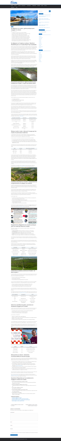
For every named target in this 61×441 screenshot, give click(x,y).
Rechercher (50, 11)
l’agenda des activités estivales (14, 375)
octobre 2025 (40, 38)
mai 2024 (40, 45)
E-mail (11, 425)
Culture (19, 5)
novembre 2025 (41, 37)
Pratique (45, 5)
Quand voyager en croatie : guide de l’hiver (18, 400)
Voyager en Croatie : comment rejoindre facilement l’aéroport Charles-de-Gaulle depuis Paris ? (44, 19)
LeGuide (16, 31)
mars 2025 (40, 43)
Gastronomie (29, 5)
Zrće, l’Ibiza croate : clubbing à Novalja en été (44, 27)
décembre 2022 (41, 46)
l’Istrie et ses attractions (19, 365)
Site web (11, 428)
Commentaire (12, 412)
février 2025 (40, 44)
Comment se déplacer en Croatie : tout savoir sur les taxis (20, 398)
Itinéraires (38, 5)
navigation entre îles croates (23, 292)
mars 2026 (40, 36)
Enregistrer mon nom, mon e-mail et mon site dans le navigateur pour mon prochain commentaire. (24, 432)
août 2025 (40, 39)
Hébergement (34, 5)
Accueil (12, 5)
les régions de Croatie (23, 166)
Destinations (23, 5)
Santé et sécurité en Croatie (21, 206)
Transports (12, 7)
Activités (15, 5)
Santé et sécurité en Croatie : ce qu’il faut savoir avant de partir (21, 399)
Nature (42, 5)
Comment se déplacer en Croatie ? (17, 397)
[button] (16, 5)
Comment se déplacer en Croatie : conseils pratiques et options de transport (31, 405)
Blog (16, 7)
